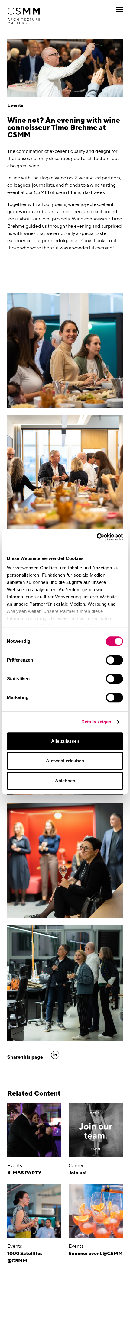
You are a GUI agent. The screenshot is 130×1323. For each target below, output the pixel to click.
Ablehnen (65, 780)
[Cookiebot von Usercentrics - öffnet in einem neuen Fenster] (96, 537)
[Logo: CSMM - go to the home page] (24, 16)
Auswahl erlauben (65, 760)
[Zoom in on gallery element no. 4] (65, 983)
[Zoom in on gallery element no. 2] (65, 473)
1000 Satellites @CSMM (25, 1257)
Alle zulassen (65, 741)
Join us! (78, 1173)
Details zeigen (96, 721)
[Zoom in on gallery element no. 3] (65, 860)
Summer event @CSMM (96, 1253)
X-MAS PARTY (24, 1173)
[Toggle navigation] (119, 10)
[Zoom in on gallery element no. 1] (65, 350)
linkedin (55, 1055)
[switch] (114, 660)
